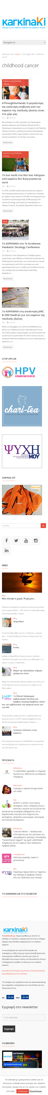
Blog (5, 221)
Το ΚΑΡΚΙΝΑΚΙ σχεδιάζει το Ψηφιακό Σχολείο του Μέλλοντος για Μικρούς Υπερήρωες (29, 774)
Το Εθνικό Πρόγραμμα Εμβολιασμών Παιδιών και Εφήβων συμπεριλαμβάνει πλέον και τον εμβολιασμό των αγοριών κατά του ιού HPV (23, 702)
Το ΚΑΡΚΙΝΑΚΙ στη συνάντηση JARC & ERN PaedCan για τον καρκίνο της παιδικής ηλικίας (23, 315)
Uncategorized (19, 854)
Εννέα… (17, 647)
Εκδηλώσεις (17, 768)
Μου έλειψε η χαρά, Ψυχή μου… (19, 598)
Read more (7, 142)
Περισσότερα (35, 1091)
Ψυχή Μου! (18, 621)
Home (17, 54)
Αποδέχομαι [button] (22, 1091)
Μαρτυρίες (17, 785)
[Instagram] (35, 540)
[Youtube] (26, 540)
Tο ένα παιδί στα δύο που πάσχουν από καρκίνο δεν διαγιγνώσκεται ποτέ (23, 178)
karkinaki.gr (9, 936)
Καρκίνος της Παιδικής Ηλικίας (12, 82)
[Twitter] (16, 540)
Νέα (14, 800)
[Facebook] (6, 540)
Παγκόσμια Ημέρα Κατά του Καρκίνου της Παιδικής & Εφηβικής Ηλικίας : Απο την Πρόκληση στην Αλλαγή (29, 875)
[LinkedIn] (6, 550)
